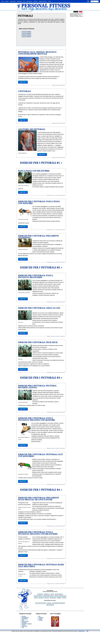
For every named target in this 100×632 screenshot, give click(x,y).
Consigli (49, 603)
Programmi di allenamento (58, 603)
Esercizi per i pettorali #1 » (41, 163)
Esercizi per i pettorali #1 (26, 31)
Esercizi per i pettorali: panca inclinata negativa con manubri (36, 419)
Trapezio (59, 597)
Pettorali (57, 85)
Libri (23, 627)
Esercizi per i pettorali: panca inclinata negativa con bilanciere (38, 533)
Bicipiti (52, 594)
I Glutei (35, 597)
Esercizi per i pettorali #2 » (41, 267)
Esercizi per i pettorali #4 (26, 36)
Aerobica (7, 1)
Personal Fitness (45, 6)
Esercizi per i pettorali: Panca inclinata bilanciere (35, 276)
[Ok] (87, 631)
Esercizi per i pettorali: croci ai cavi (39, 308)
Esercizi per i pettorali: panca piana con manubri (39, 202)
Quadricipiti (53, 597)
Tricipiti (64, 597)
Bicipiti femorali (58, 594)
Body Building (29, 1)
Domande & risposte (43, 1)
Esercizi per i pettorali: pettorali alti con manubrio (40, 455)
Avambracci (46, 594)
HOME (2, 1)
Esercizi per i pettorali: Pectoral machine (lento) (37, 386)
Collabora (41, 617)
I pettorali (24, 91)
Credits (40, 618)
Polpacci (47, 597)
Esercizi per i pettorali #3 (26, 34)
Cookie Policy (81, 631)
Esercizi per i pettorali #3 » (41, 378)
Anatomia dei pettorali (31, 129)
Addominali (40, 594)
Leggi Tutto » (22, 82)
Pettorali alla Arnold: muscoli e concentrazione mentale (37, 53)
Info (39, 616)
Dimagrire (35, 1)
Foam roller (24, 626)
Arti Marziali (19, 1)
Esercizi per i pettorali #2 (26, 33)
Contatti (40, 620)
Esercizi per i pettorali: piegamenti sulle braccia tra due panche (38, 498)
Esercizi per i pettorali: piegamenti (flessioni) (38, 237)
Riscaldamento (50, 604)
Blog (24, 1)
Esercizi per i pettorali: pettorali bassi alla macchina (41, 565)
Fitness (49, 1)
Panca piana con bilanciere (33, 171)
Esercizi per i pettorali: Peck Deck (37, 342)
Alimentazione (13, 1)
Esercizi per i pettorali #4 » (41, 490)
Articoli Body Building (40, 603)
